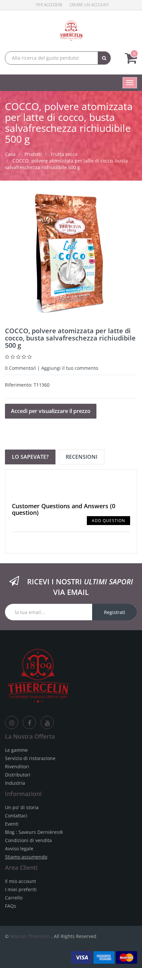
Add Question (108, 520)
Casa (10, 154)
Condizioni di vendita (28, 840)
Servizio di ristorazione (30, 758)
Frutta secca (64, 154)
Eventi (11, 824)
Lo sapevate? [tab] (30, 456)
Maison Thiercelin (30, 936)
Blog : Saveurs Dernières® (34, 832)
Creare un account (89, 5)
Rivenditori (17, 766)
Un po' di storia (22, 807)
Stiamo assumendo (26, 857)
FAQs (10, 906)
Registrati (114, 612)
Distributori (17, 775)
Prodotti (33, 154)
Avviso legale (19, 848)
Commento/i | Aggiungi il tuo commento (51, 368)
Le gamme (16, 750)
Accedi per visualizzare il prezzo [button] (50, 411)
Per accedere (49, 5)
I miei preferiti (21, 889)
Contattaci (16, 815)
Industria (15, 783)
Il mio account (20, 881)
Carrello (13, 898)
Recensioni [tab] (81, 456)
